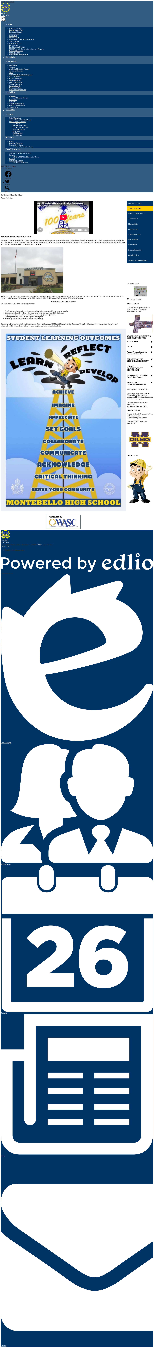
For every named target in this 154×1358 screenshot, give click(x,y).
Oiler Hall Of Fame (19, 125)
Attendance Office (15, 43)
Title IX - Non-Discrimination (15, 550)
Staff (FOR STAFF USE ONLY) (20, 153)
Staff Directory (14, 41)
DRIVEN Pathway (15, 78)
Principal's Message (15, 32)
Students (12, 155)
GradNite (12, 102)
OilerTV (12, 159)
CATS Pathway (14, 76)
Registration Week (15, 88)
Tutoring (12, 67)
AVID (11, 73)
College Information (16, 82)
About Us (16, 124)
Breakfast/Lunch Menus (17, 47)
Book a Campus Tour (16, 30)
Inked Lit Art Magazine (17, 105)
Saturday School (14, 53)
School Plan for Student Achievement (21, 39)
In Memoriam (17, 133)
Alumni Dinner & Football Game (20, 120)
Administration (14, 34)
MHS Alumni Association (17, 122)
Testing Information (15, 84)
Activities (12, 96)
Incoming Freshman (15, 143)
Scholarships (17, 135)
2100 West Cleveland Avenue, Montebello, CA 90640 (19, 544)
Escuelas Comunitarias (20, 162)
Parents (11, 141)
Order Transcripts (15, 118)
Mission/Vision (14, 38)
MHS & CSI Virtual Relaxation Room (26, 157)
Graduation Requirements (17, 90)
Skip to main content (7, 2)
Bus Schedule (13, 45)
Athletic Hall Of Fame (20, 127)
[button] (9, 25)
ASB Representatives (20, 98)
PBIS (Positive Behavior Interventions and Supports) (26, 49)
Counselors (13, 36)
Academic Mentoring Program (19, 69)
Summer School (14, 86)
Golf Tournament (19, 129)
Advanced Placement (16, 71)
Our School (4, 195)
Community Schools (16, 145)
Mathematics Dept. (15, 80)
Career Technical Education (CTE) (20, 75)
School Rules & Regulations (18, 54)
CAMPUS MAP (135, 299)
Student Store (13, 107)
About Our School (15, 28)
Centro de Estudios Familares (23, 147)
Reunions (16, 131)
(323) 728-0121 (47, 544)
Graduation (13, 100)
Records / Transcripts (16, 51)
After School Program (16, 103)
